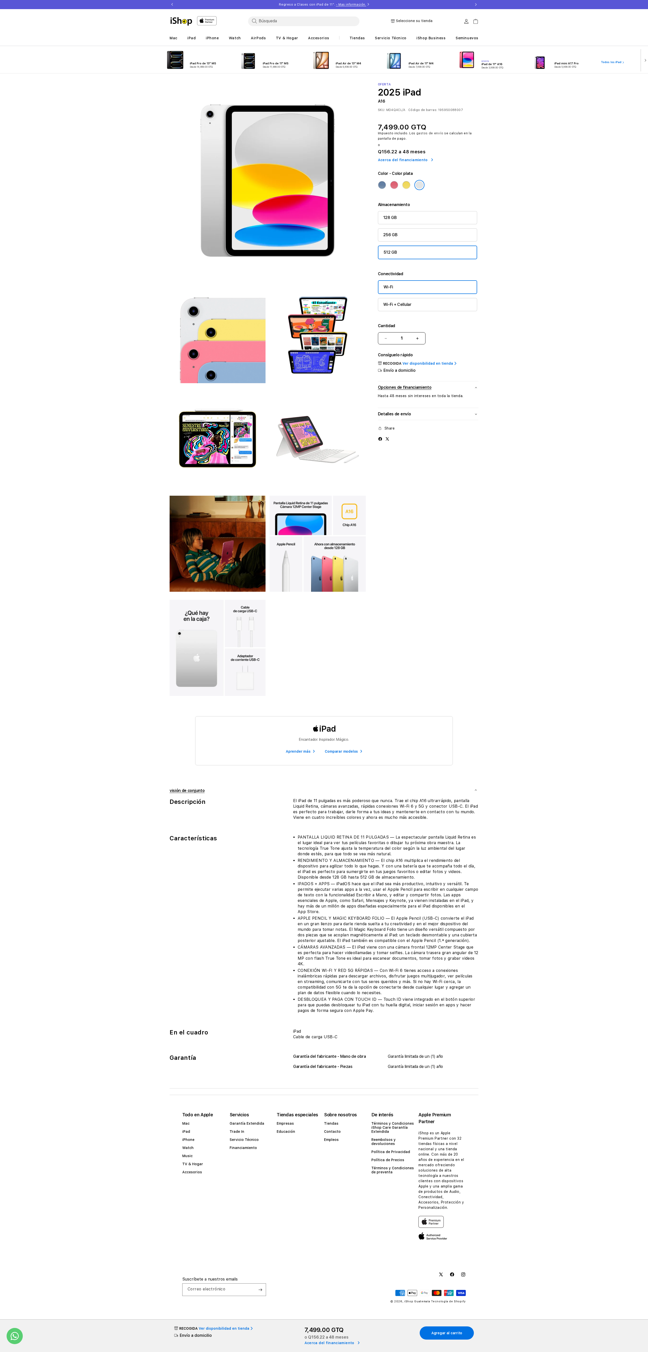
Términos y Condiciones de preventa (392, 1170)
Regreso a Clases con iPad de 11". (322, 4)
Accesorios (192, 1172)
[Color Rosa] (394, 185)
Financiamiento (243, 1148)
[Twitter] (387, 438)
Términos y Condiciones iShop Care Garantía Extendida (392, 1127)
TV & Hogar (192, 1164)
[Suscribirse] (260, 1289)
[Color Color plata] (419, 185)
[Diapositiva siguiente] (644, 59)
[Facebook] (380, 438)
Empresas (285, 1123)
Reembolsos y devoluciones (383, 1142)
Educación (286, 1131)
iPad (186, 1131)
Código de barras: (422, 110)
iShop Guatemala (417, 1301)
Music (187, 1156)
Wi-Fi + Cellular (397, 304)
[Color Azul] (382, 185)
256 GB (390, 234)
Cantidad (386, 325)
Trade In (237, 1131)
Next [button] (475, 4)
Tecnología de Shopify (448, 1301)
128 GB (390, 217)
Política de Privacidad (390, 1152)
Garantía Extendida (247, 1123)
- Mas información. (351, 4)
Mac (186, 1123)
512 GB (390, 252)
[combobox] (303, 21)
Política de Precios (387, 1160)
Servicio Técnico (244, 1140)
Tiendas (331, 1123)
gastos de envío (429, 133)
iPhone (188, 1140)
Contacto (332, 1131)
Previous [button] (172, 4)
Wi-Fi (388, 287)
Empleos (331, 1140)
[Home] (181, 21)
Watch (188, 1148)
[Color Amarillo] (406, 185)
